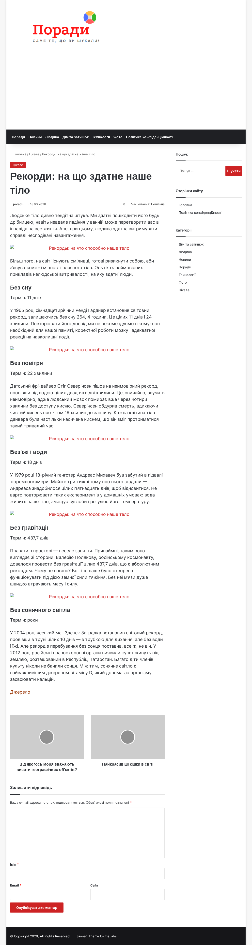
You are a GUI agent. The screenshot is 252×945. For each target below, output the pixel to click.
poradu (18, 204)
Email (15, 885)
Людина (52, 137)
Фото (118, 137)
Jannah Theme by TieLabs (97, 936)
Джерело (20, 692)
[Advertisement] (126, 92)
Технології (101, 137)
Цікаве (34, 154)
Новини (35, 137)
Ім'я (14, 864)
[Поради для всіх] (63, 28)
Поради (18, 137)
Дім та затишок (76, 137)
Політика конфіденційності (149, 137)
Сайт (94, 885)
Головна (19, 154)
